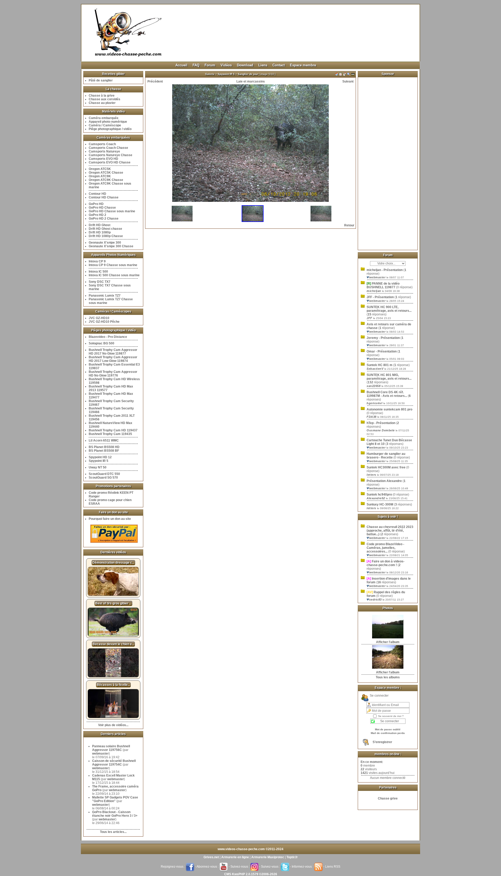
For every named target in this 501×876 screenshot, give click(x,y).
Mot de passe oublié (388, 729)
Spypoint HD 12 (100, 457)
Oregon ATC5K (100, 169)
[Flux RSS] (318, 866)
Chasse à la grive (102, 95)
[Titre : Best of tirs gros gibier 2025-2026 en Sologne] (113, 635)
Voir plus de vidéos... (113, 725)
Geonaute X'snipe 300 (105, 242)
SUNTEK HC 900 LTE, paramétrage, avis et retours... (389, 309)
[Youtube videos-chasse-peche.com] (223, 866)
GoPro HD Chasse (102, 207)
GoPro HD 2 (97, 215)
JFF (370, 318)
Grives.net (211, 857)
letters (372, 474)
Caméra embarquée (103, 118)
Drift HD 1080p (100, 232)
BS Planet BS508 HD (104, 447)
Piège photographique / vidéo (110, 129)
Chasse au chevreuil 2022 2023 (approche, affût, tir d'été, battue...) (390, 530)
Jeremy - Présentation (383, 338)
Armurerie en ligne (235, 857)
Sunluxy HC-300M (380, 504)
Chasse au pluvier (102, 103)
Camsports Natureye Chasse (110, 155)
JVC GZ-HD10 (99, 318)
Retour (349, 225)
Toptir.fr (292, 857)
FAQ (196, 65)
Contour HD (97, 194)
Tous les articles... (113, 832)
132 (370, 382)
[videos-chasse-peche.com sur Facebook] (190, 866)
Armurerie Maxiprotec (267, 857)
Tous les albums (388, 677)
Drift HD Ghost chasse (105, 229)
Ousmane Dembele (381, 430)
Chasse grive (388, 798)
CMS (227, 874)
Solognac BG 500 (101, 343)
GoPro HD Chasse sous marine (112, 211)
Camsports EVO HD (103, 159)
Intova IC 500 (98, 271)
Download (245, 65)
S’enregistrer (382, 742)
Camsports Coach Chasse (108, 148)
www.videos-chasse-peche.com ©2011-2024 (250, 849)
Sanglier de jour (248, 74)
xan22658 (374, 385)
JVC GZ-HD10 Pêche (104, 322)
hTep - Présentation (381, 423)
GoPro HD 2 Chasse (103, 218)
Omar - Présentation (382, 351)
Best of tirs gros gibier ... (113, 603)
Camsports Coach (102, 144)
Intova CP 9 (97, 261)
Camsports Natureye (104, 151)
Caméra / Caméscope (105, 125)
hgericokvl (375, 403)
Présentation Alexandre (385, 481)
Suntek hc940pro (380, 494)
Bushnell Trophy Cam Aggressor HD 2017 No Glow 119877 (113, 351)
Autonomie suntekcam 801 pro (389, 409)
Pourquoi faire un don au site (110, 519)
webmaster (100, 753)
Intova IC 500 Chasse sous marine (114, 275)
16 (379, 582)
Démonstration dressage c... (113, 563)
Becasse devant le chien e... (113, 644)
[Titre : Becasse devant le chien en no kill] (113, 676)
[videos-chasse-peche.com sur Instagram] (254, 866)
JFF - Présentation (380, 297)
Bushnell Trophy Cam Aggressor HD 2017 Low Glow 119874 (113, 359)
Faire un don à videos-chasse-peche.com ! (385, 563)
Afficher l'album (387, 642)
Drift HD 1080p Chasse (106, 236)
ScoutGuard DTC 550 (104, 474)
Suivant (348, 81)
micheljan (374, 290)
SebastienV (375, 368)
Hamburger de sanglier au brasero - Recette (386, 455)
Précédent (155, 81)
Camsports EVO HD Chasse (109, 162)
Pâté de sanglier (101, 80)
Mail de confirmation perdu (388, 733)
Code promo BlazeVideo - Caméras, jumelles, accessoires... (385, 547)
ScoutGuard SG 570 (103, 477)
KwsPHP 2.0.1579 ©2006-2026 (254, 874)
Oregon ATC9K (100, 176)
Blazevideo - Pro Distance (108, 337)
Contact (278, 65)
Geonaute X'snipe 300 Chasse (111, 246)
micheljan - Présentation (385, 270)
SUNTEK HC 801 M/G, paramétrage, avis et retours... (389, 376)
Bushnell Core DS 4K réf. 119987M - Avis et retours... (387, 394)
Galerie (209, 74)
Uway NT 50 (97, 467)
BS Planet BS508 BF (104, 450)
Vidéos (226, 65)
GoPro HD (96, 204)
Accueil (181, 65)
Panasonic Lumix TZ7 (105, 295)
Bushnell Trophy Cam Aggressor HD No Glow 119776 (113, 373)
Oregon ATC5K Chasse (106, 172)
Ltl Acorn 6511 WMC (104, 440)
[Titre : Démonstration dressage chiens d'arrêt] (113, 595)
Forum (210, 65)
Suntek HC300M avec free (386, 467)
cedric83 (375, 599)
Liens (262, 65)
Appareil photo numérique (108, 122)
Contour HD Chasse (103, 197)
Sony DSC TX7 (99, 282)
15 (369, 314)
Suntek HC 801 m (379, 365)
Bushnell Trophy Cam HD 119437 (113, 430)
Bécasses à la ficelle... (113, 685)
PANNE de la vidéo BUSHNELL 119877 (383, 285)
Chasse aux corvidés (104, 99)
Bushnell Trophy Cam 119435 (110, 434)
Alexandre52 (376, 498)
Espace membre (303, 65)
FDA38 (372, 416)
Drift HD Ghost (99, 225)
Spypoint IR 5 (98, 461)
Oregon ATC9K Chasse (106, 180)
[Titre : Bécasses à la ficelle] (113, 717)
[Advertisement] (388, 161)
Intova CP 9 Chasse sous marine (113, 265)
